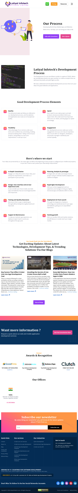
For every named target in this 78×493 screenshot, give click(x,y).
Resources (64, 4)
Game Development (39, 441)
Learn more (4, 295)
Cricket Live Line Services (20, 441)
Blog (2, 447)
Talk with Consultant (51, 36)
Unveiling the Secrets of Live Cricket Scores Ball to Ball (37, 273)
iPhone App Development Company (20, 459)
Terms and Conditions (4, 450)
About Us (3, 444)
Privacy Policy (4, 453)
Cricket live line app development (22, 444)
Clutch (68, 369)
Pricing (54, 4)
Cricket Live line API (39, 447)
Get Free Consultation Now (62, 332)
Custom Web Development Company (21, 455)
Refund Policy (4, 456)
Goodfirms (9, 369)
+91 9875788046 (10, 402)
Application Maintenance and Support (21, 451)
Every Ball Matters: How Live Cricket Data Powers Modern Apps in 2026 (64, 274)
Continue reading (12, 292)
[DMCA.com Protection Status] (43, 490)
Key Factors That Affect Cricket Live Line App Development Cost (12, 274)
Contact (3, 441)
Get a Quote (65, 36)
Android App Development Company (21, 447)
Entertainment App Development (42, 444)
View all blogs (39, 302)
